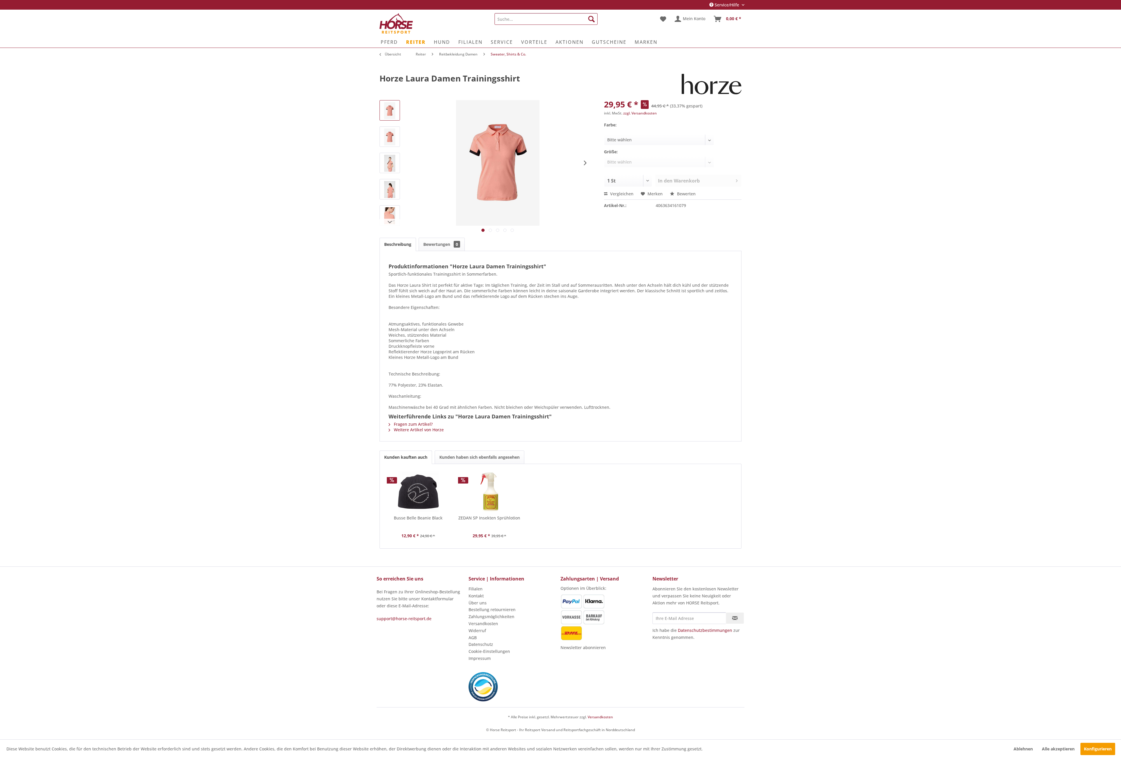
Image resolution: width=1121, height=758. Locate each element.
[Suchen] (591, 19)
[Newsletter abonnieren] (735, 618)
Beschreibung (397, 244)
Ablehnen (1023, 749)
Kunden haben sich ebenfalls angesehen (479, 457)
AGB (473, 637)
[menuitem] (546, 19)
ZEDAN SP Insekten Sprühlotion (489, 518)
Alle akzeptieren (1058, 749)
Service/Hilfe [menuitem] (726, 5)
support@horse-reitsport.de (404, 618)
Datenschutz (481, 644)
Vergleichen (621, 194)
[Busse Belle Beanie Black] (418, 491)
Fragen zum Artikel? (413, 424)
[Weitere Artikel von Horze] (711, 84)
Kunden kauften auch (405, 457)
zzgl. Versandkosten (640, 113)
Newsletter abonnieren (583, 647)
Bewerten (686, 194)
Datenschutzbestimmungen (705, 630)
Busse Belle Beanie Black (418, 518)
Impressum (480, 658)
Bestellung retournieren (492, 609)
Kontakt (476, 596)
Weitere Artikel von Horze (418, 429)
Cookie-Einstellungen (489, 651)
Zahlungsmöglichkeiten (491, 616)
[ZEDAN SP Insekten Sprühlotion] (489, 491)
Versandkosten (483, 623)
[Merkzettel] (663, 19)
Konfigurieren (1098, 749)
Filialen (476, 589)
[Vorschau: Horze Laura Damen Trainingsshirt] (390, 110)
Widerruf (477, 630)
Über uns (478, 603)
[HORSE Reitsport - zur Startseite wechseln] (396, 23)
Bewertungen (440, 244)
